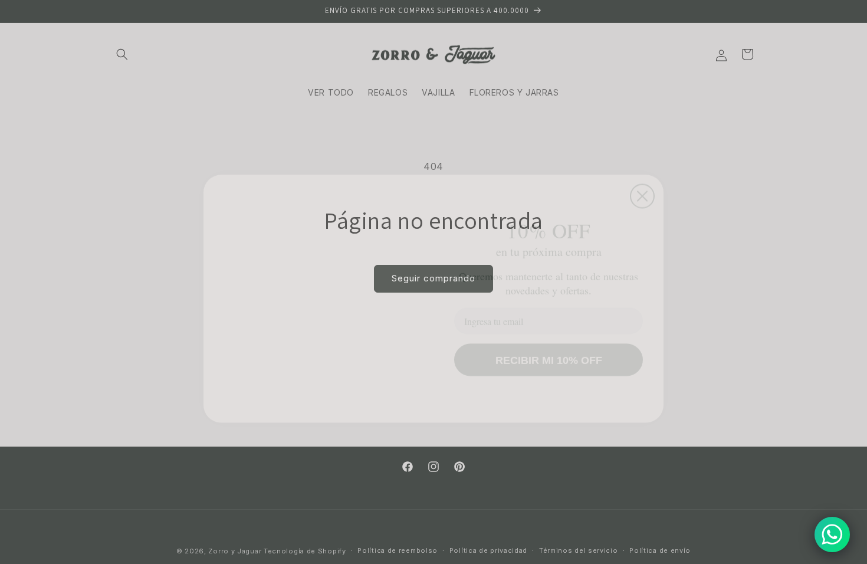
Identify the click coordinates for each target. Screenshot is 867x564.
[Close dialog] (642, 155)
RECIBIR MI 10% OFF (548, 343)
